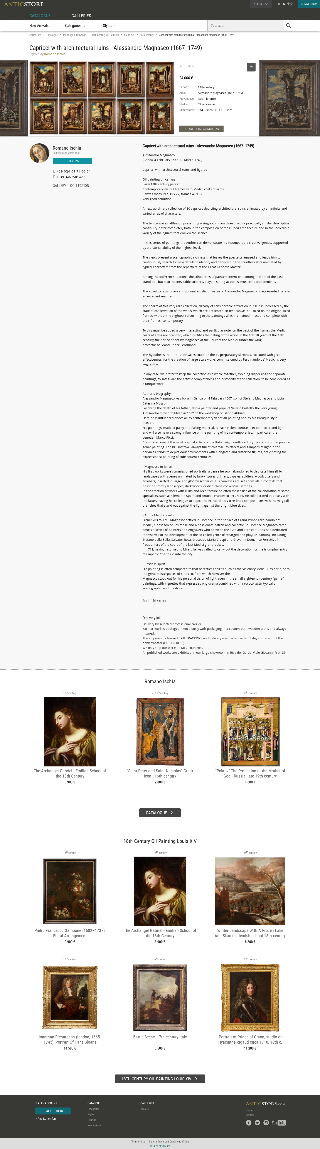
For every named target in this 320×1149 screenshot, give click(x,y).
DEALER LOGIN (52, 1111)
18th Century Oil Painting (105, 35)
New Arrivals (39, 25)
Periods (92, 1120)
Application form (47, 1118)
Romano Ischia (67, 148)
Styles (91, 1114)
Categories (93, 1109)
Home (249, 1110)
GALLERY (59, 186)
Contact (250, 1115)
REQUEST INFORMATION (201, 129)
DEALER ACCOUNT (46, 1103)
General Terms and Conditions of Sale (169, 1141)
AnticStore (35, 35)
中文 (290, 4)
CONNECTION (309, 4)
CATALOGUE (40, 15)
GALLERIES (81, 15)
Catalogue (52, 35)
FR (278, 4)
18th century (146, 35)
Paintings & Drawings (74, 35)
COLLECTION (79, 186)
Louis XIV (129, 35)
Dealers (144, 1109)
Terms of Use (138, 1141)
